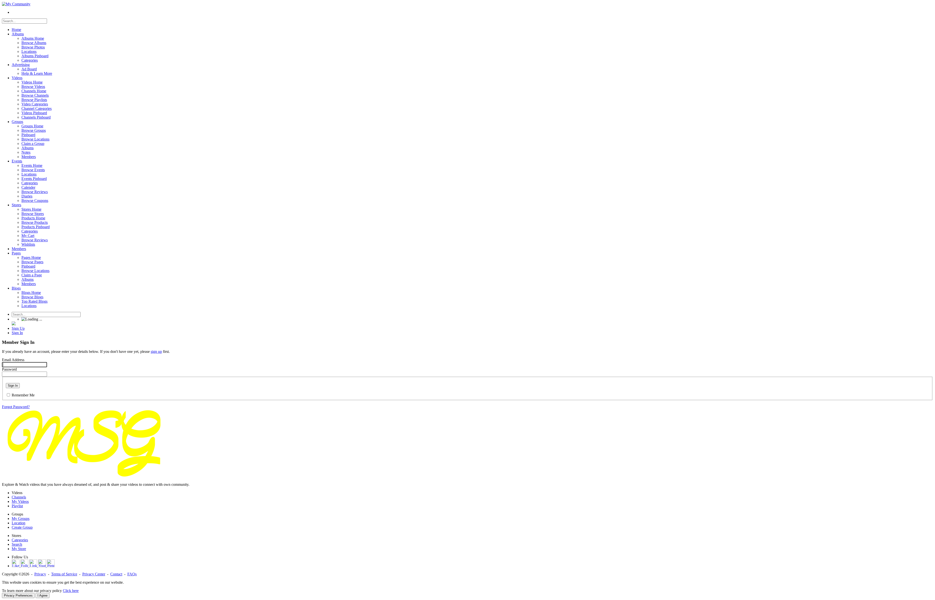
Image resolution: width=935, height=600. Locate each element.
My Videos (20, 501)
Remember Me (23, 395)
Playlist (17, 506)
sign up (156, 351)
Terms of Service (64, 574)
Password (9, 369)
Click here (71, 591)
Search (17, 544)
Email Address (13, 360)
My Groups (20, 518)
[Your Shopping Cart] (14, 324)
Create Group (22, 527)
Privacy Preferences (18, 595)
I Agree (42, 595)
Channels (19, 497)
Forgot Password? (16, 407)
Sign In (13, 385)
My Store (19, 549)
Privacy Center (93, 574)
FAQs (132, 574)
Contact (116, 574)
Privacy (40, 574)
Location (18, 523)
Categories (20, 540)
